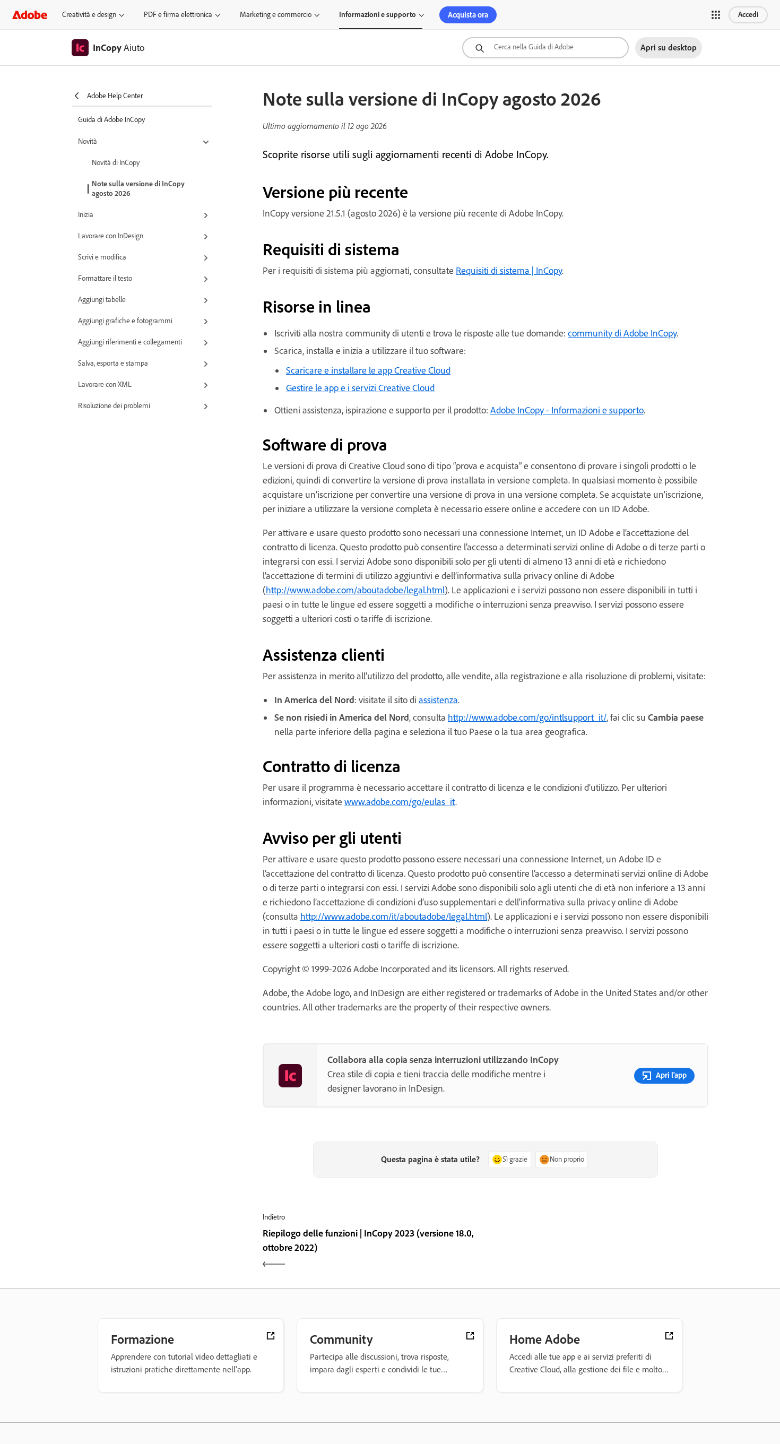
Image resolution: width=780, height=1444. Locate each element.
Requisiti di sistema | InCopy (509, 270)
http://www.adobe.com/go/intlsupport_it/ (527, 717)
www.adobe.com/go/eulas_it (399, 802)
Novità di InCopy (116, 162)
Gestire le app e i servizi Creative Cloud (360, 388)
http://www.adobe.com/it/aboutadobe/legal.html (393, 916)
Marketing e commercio (275, 14)
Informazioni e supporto (377, 14)
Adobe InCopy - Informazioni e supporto (567, 410)
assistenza (438, 700)
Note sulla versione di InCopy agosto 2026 (138, 188)
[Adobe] (29, 14)
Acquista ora (468, 15)
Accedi (748, 14)
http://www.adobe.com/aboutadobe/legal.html (355, 590)
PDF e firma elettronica (178, 14)
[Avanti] (598, 1250)
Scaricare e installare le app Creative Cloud (368, 370)
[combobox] (545, 47)
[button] (715, 14)
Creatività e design (89, 14)
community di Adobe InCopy (622, 333)
